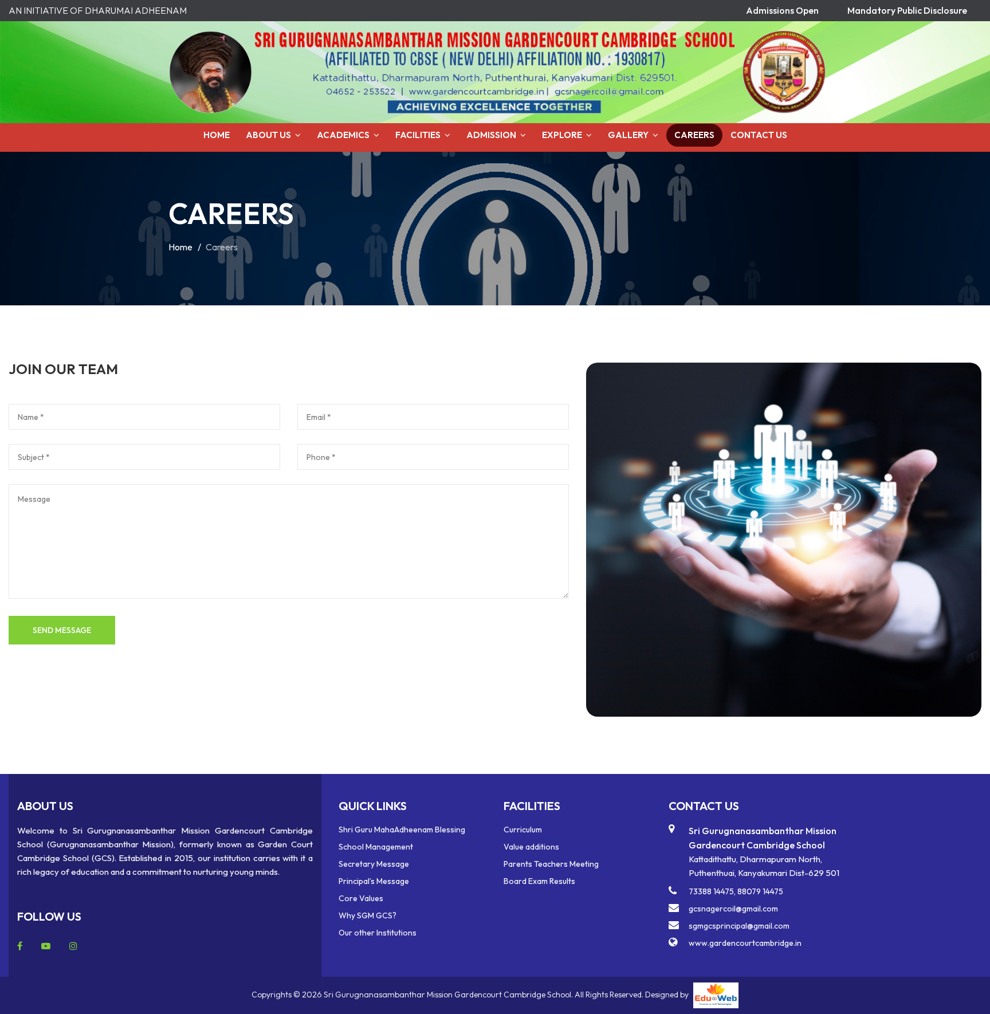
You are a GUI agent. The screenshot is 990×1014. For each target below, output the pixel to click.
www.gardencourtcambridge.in (745, 943)
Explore (562, 134)
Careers (694, 134)
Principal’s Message (374, 881)
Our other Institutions (378, 932)
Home (216, 134)
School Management (376, 847)
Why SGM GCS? (367, 915)
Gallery (628, 134)
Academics (343, 134)
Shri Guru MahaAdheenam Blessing (402, 829)
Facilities (418, 134)
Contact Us (758, 134)
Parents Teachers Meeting (551, 864)
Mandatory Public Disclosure (907, 10)
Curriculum (523, 829)
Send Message (62, 630)
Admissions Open (782, 10)
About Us (268, 134)
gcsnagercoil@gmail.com (733, 908)
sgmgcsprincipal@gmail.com (739, 926)
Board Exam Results (539, 881)
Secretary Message (374, 864)
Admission (491, 134)
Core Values (361, 898)
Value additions (531, 847)
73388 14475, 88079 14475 (736, 891)
